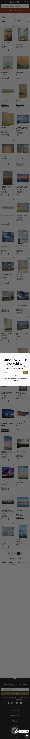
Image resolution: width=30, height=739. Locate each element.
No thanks (15, 375)
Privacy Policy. (16, 380)
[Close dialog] (28, 355)
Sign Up (25, 372)
